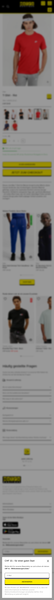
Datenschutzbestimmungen (15, 592)
